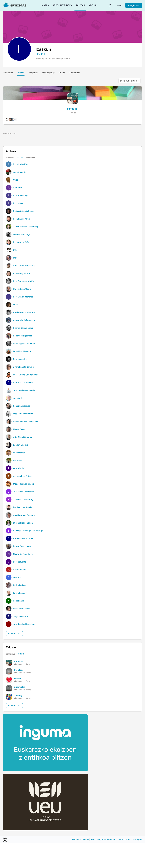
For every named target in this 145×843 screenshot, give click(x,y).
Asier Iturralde (19, 569)
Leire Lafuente (19, 562)
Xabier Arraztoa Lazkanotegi (26, 226)
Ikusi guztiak (14, 633)
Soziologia (19, 695)
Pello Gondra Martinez (23, 297)
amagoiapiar (18, 468)
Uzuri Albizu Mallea (21, 608)
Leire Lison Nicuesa (22, 351)
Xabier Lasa (18, 601)
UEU (15, 250)
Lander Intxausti (20, 445)
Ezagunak (30, 157)
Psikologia (19, 670)
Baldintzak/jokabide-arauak (103, 839)
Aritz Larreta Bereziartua (24, 265)
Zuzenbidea (19, 687)
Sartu (119, 5)
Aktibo (20, 157)
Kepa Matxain (19, 453)
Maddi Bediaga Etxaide (23, 484)
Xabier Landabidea (21, 406)
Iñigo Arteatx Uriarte (22, 289)
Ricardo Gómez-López (23, 328)
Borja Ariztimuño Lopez (23, 211)
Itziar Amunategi (20, 195)
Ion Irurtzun (18, 203)
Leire (15, 304)
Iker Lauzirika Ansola (22, 507)
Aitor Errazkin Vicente (23, 382)
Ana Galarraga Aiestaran (24, 515)
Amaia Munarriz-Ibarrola (24, 312)
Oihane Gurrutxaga (21, 234)
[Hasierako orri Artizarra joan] (15, 5)
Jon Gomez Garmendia (23, 492)
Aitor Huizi (17, 188)
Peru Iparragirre (20, 359)
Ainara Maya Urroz (21, 273)
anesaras (17, 577)
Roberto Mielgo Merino (23, 336)
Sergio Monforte (20, 616)
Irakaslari (72, 108)
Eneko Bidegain (20, 593)
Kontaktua (76, 839)
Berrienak (10, 157)
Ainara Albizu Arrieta (22, 476)
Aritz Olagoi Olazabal (22, 437)
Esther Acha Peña (21, 242)
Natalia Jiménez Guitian (23, 554)
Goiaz (15, 180)
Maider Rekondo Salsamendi (26, 421)
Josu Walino (18, 398)
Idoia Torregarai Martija (23, 281)
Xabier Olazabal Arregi (23, 499)
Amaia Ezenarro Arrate (23, 538)
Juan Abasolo (19, 172)
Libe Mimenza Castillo (23, 414)
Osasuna (18, 678)
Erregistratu (133, 5)
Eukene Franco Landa (23, 523)
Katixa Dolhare (19, 585)
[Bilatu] (110, 5)
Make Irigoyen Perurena (24, 343)
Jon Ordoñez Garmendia (24, 390)
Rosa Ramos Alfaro (21, 219)
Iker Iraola (17, 460)
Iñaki (15, 258)
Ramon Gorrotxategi (22, 546)
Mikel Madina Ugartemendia (26, 375)
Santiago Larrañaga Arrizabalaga (28, 530)
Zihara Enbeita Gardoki (23, 367)
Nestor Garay (19, 429)
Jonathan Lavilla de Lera (24, 624)
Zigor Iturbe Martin (21, 164)
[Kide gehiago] (15, 119)
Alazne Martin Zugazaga (24, 320)
